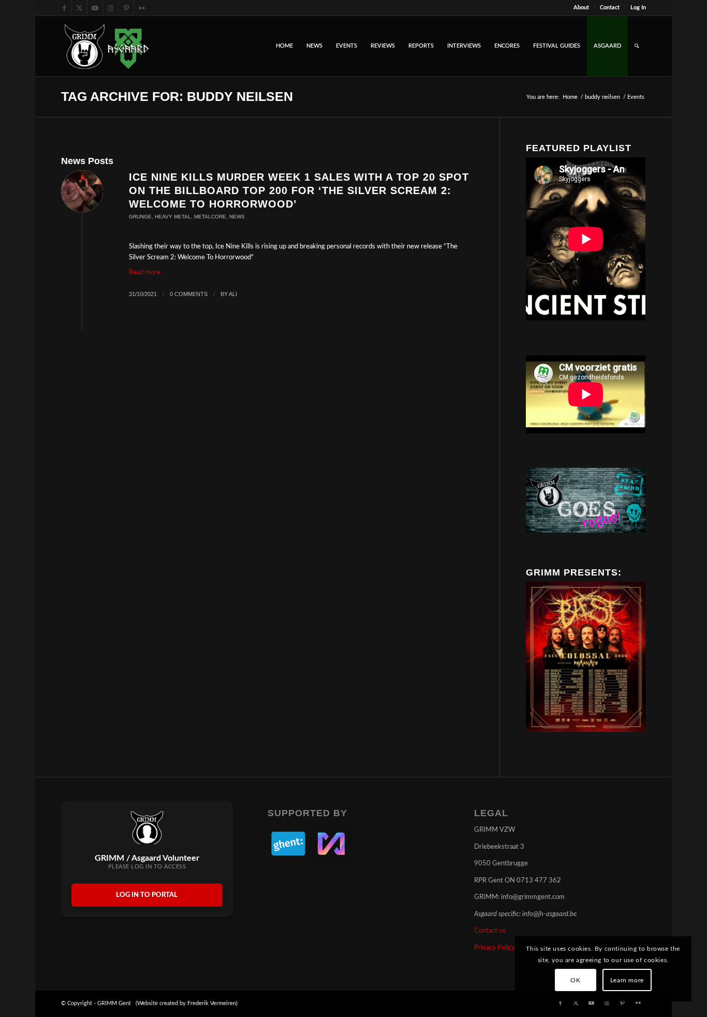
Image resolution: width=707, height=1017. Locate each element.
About (581, 7)
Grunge (140, 216)
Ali (233, 294)
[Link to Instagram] (110, 8)
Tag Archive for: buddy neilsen (177, 96)
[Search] (637, 46)
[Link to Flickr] (142, 8)
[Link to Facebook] (63, 8)
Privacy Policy (494, 948)
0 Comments (189, 294)
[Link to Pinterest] (126, 8)
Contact (610, 7)
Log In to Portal (147, 895)
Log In (638, 7)
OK (575, 980)
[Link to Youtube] (94, 8)
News (237, 216)
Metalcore (210, 216)
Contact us (490, 930)
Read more (144, 272)
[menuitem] (581, 7)
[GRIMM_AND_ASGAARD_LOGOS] (106, 46)
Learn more (627, 980)
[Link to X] (79, 8)
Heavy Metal (173, 216)
